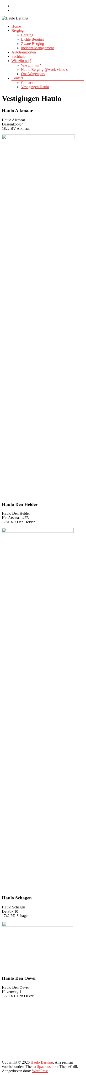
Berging (17, 31)
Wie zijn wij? (21, 61)
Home (16, 26)
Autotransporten (23, 52)
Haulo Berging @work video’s (44, 69)
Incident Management (37, 48)
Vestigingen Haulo (35, 87)
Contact (17, 78)
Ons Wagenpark (33, 74)
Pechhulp (18, 56)
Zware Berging (32, 44)
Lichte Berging (32, 39)
